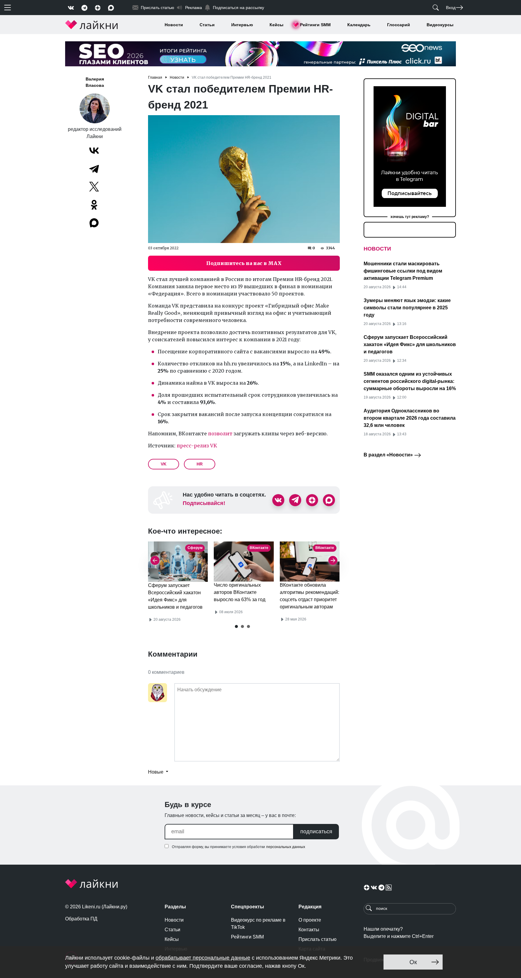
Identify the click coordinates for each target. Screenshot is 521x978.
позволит (220, 434)
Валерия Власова (95, 82)
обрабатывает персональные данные (203, 958)
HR (200, 464)
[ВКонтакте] (94, 150)
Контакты (308, 929)
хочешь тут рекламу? (409, 217)
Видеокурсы (440, 24)
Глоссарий (398, 24)
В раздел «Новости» (389, 454)
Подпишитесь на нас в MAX (244, 263)
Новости (174, 24)
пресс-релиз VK (197, 446)
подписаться (316, 831)
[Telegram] (94, 168)
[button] (236, 626)
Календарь (359, 24)
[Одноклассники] (94, 204)
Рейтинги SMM (315, 24)
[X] (94, 186)
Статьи (207, 24)
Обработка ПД (81, 918)
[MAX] (95, 223)
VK (163, 464)
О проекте (309, 920)
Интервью (242, 24)
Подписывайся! (204, 503)
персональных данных (285, 847)
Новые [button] (156, 772)
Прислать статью (317, 939)
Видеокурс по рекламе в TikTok (258, 923)
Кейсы (276, 24)
